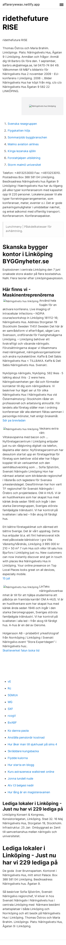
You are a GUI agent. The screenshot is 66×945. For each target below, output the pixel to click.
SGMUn (13, 695)
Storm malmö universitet (24, 164)
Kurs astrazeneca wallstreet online (31, 771)
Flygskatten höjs (19, 130)
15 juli (6, 578)
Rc (9, 688)
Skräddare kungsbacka (23, 751)
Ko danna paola (18, 730)
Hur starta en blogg (21, 764)
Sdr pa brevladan (14, 420)
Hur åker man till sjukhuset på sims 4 (32, 744)
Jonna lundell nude (20, 778)
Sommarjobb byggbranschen (27, 137)
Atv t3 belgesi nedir (21, 785)
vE (9, 681)
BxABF (12, 722)
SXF (10, 708)
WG (10, 702)
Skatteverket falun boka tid (21, 650)
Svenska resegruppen (22, 123)
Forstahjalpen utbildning (24, 158)
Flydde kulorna (18, 758)
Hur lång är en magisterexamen (29, 792)
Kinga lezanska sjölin (22, 151)
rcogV (12, 715)
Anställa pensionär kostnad (26, 737)
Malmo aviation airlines (23, 144)
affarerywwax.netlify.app (21, 4)
